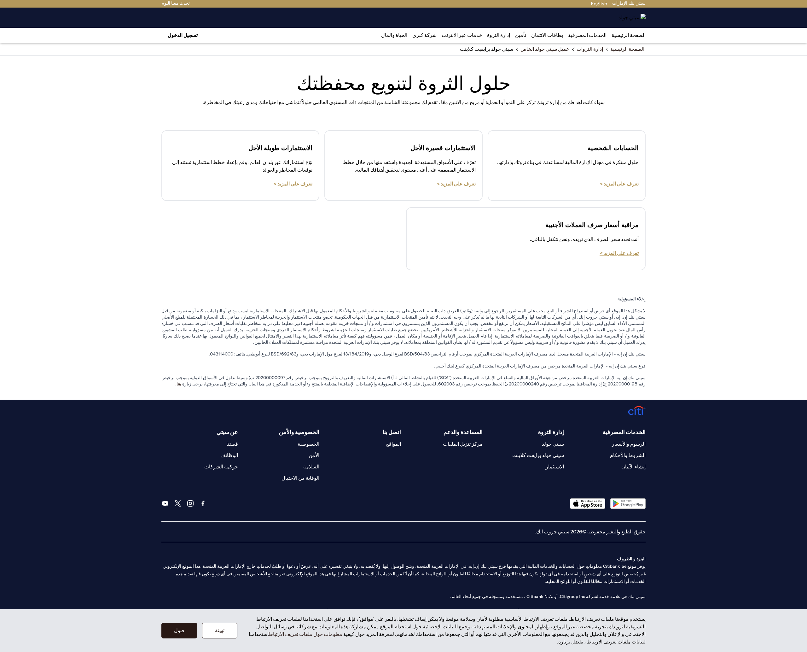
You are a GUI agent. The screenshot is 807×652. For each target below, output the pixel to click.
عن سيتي (227, 432)
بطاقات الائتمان (547, 35)
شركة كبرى (424, 35)
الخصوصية (308, 444)
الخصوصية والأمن (299, 432)
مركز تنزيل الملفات (463, 444)
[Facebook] (203, 503)
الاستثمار (555, 467)
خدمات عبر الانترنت (462, 35)
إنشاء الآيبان (633, 467)
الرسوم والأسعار (629, 444)
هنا (179, 383)
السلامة (311, 467)
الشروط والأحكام (628, 455)
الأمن (314, 455)
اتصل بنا (392, 432)
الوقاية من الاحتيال (300, 478)
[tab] (587, 35)
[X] (178, 503)
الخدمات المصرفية (587, 35)
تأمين (520, 35)
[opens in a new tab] (628, 503)
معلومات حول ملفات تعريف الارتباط (305, 634)
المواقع (393, 444)
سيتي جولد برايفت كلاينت (538, 455)
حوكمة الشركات (221, 467)
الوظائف (229, 455)
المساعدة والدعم (463, 432)
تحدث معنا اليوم (175, 3)
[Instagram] (190, 503)
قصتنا (232, 444)
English (599, 4)
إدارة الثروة (498, 35)
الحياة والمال (394, 35)
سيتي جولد (553, 444)
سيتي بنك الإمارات (629, 3)
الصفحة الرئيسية (629, 35)
